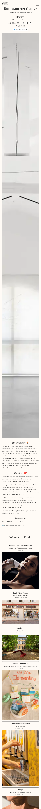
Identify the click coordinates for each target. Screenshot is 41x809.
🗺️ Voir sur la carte (20, 29)
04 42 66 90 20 (12, 23)
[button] (37, 4)
